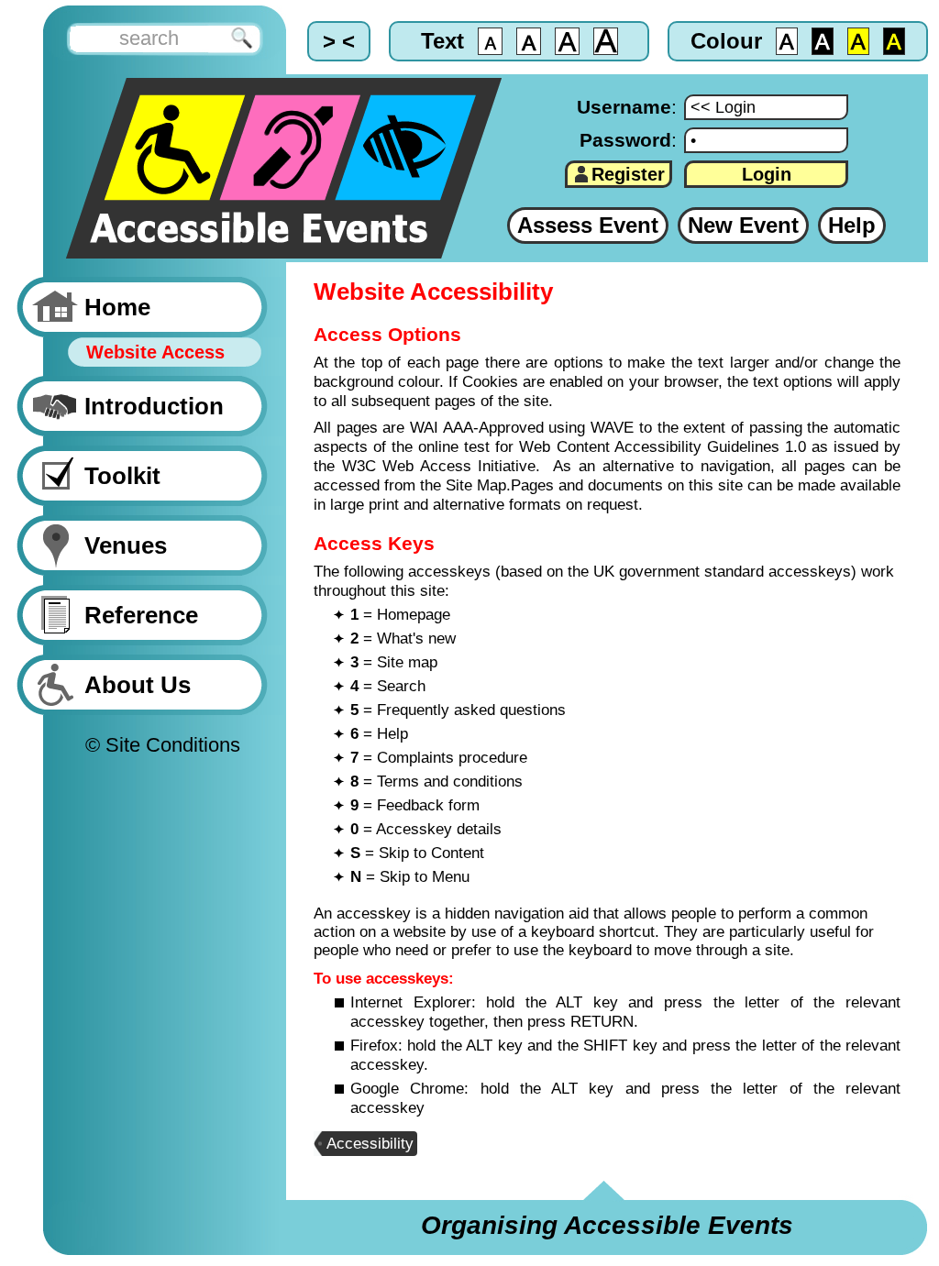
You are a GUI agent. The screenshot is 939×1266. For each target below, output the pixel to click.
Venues (125, 545)
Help (852, 225)
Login (766, 174)
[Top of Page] (490, 1186)
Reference (141, 615)
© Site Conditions (162, 744)
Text (442, 40)
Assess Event (587, 225)
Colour (726, 40)
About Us (137, 685)
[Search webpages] (148, 42)
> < (339, 40)
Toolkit (122, 476)
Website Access (155, 352)
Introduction (154, 406)
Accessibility (370, 1143)
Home (117, 307)
